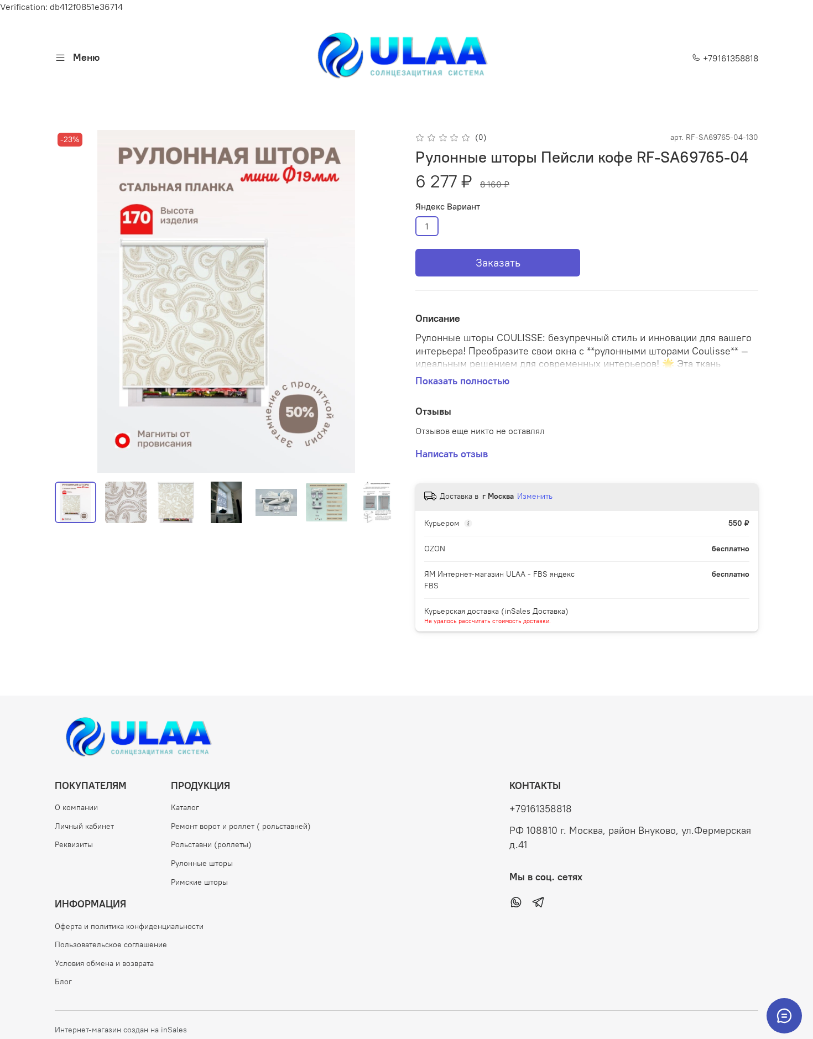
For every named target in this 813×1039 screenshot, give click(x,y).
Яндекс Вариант (447, 206)
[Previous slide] (72, 301)
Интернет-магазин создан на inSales (121, 1030)
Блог (63, 981)
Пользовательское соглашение (111, 944)
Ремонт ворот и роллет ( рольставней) (241, 826)
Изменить (535, 496)
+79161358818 (729, 58)
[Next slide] (380, 301)
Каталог (185, 807)
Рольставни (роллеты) (211, 844)
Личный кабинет (84, 826)
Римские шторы (199, 882)
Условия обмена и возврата (104, 963)
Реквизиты (74, 844)
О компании (76, 807)
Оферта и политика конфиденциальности (129, 926)
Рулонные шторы (202, 863)
